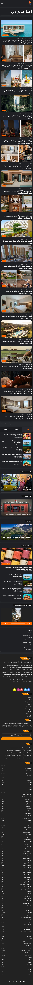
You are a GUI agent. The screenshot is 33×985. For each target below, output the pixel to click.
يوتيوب (28, 777)
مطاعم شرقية (26, 874)
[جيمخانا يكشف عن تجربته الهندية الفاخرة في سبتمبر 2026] (27, 450)
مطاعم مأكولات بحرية (25, 881)
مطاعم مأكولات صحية (25, 884)
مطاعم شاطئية (26, 872)
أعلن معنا (27, 649)
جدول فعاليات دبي (18, 752)
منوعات (29, 969)
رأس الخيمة (28, 948)
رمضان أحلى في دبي (26, 950)
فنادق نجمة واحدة (26, 837)
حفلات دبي (11, 752)
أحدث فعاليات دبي (14, 747)
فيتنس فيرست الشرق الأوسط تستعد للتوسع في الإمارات (16, 514)
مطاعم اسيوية (26, 865)
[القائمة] (2, 4)
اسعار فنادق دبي (10, 750)
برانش (28, 846)
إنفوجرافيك (28, 770)
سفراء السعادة (27, 952)
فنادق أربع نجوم (26, 827)
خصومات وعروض (27, 941)
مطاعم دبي (15, 758)
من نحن (28, 644)
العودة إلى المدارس (25, 794)
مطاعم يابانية (27, 891)
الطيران (28, 910)
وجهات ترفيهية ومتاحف (24, 931)
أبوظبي (29, 747)
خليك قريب (26, 647)
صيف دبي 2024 (27, 957)
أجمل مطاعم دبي (23, 747)
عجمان (29, 962)
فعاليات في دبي (28, 758)
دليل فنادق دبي (28, 755)
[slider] (18, 623)
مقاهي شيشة (27, 896)
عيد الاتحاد (27, 801)
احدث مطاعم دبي (18, 750)
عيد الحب (28, 806)
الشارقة (29, 782)
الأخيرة (27, 429)
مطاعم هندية (27, 886)
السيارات (28, 907)
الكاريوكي (27, 844)
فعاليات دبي (7, 755)
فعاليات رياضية (26, 811)
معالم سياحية (27, 929)
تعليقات (6, 429)
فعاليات (13, 755)
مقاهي (28, 893)
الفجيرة (29, 784)
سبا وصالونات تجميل (25, 919)
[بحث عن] (4, 4)
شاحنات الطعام (26, 853)
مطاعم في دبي (7, 758)
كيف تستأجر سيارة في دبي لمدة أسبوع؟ (21, 539)
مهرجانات (27, 820)
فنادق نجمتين (27, 839)
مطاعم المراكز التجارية (24, 867)
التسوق (28, 915)
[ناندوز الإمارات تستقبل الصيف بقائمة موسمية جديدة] (27, 463)
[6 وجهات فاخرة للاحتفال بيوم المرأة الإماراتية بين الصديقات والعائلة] (27, 456)
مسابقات (28, 775)
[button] (16, 617)
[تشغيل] (30, 624)
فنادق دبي (21, 758)
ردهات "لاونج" (27, 851)
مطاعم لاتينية (27, 879)
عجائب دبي (28, 959)
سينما (28, 922)
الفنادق (29, 632)
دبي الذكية (28, 945)
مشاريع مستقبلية (27, 642)
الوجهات (29, 637)
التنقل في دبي (26, 903)
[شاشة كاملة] (3, 624)
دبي (6, 752)
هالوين (28, 822)
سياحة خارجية (28, 955)
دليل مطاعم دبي (20, 755)
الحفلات (28, 792)
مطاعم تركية (27, 870)
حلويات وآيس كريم (25, 848)
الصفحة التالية (7, 423)
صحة (29, 974)
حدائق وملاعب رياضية (25, 917)
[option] (16, 482)
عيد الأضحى (27, 799)
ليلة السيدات (27, 855)
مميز (30, 967)
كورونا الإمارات (27, 964)
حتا (30, 938)
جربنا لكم (29, 936)
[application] (16, 616)
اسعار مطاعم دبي (27, 752)
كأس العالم (27, 813)
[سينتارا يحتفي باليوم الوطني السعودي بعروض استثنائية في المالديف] (27, 443)
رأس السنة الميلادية (25, 796)
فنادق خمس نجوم (26, 834)
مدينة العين (27, 768)
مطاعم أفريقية (26, 858)
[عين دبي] (30, 3)
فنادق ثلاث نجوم (26, 832)
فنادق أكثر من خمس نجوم (24, 829)
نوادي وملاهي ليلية (26, 898)
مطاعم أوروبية (26, 863)
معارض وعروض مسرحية (24, 815)
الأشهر (16, 429)
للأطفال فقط (27, 924)
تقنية (30, 933)
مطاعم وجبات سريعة (25, 889)
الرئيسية (29, 780)
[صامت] (5, 624)
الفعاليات (29, 630)
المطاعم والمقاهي (27, 635)
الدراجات (28, 905)
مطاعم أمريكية (26, 860)
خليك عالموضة (27, 943)
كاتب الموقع (28, 38)
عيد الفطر (27, 808)
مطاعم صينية (27, 877)
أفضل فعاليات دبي (27, 750)
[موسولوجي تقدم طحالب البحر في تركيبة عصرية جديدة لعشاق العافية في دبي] (27, 436)
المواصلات (28, 900)
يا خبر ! (29, 971)
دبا (29, 787)
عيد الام (28, 803)
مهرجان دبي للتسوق (25, 818)
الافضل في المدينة (27, 639)
